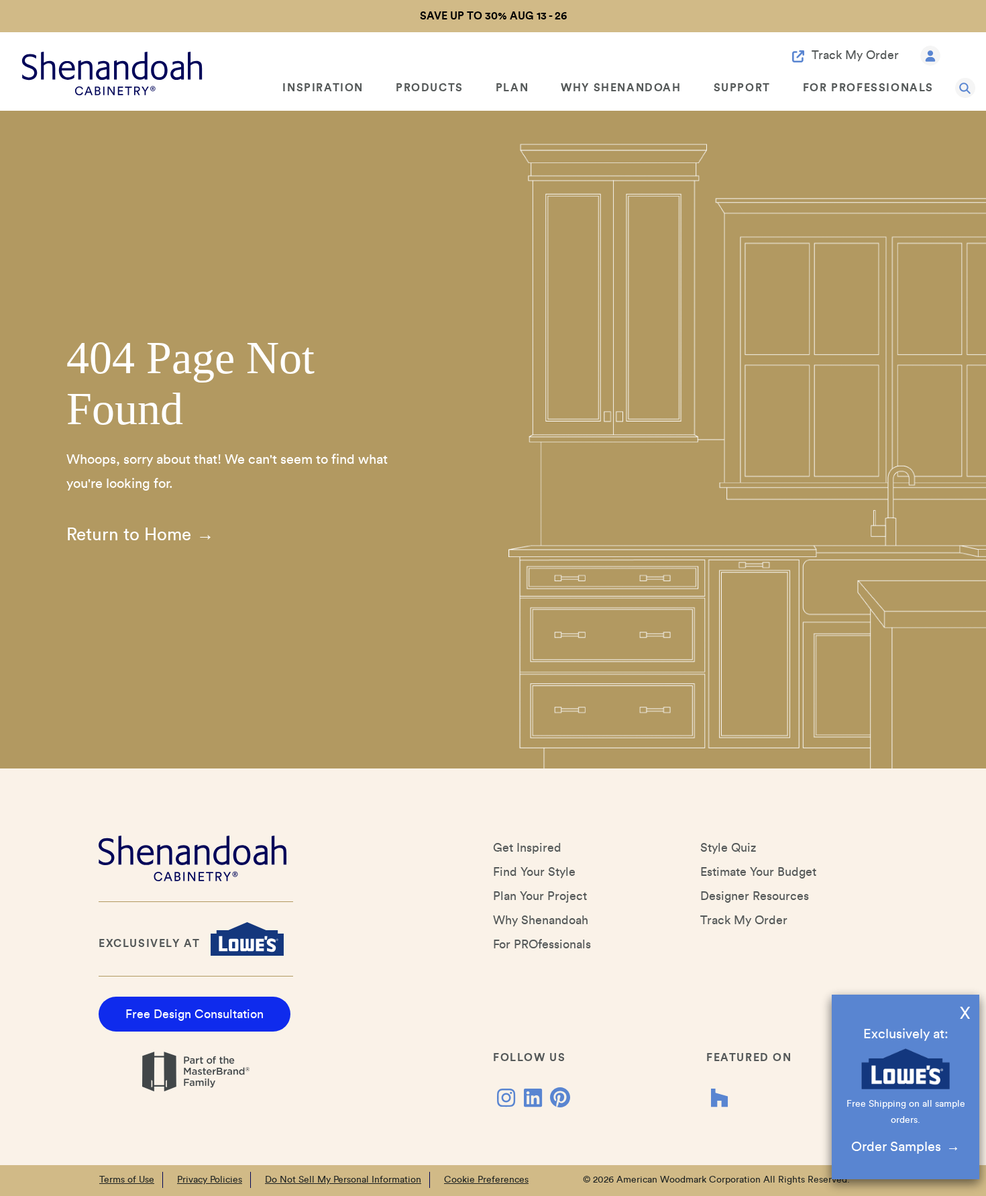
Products (429, 88)
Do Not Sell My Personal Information (343, 1180)
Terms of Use (126, 1180)
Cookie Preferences (486, 1180)
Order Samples (896, 1147)
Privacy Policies (209, 1180)
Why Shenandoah (621, 88)
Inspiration (323, 88)
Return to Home (128, 535)
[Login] (930, 54)
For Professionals (868, 88)
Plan (512, 88)
